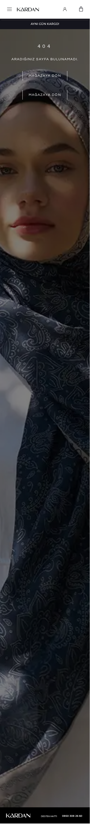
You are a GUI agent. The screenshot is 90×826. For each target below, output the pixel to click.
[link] (65, 9)
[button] (8, 9)
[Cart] (81, 9)
